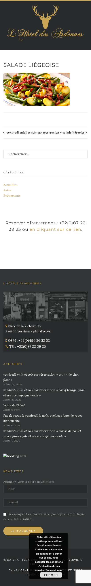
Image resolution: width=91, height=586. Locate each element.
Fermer (51, 575)
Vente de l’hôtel (14, 405)
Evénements (12, 196)
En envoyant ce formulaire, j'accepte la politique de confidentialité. (44, 516)
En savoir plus (54, 570)
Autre (7, 190)
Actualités (10, 185)
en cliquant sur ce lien (55, 229)
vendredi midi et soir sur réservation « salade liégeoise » (47, 132)
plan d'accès (42, 331)
